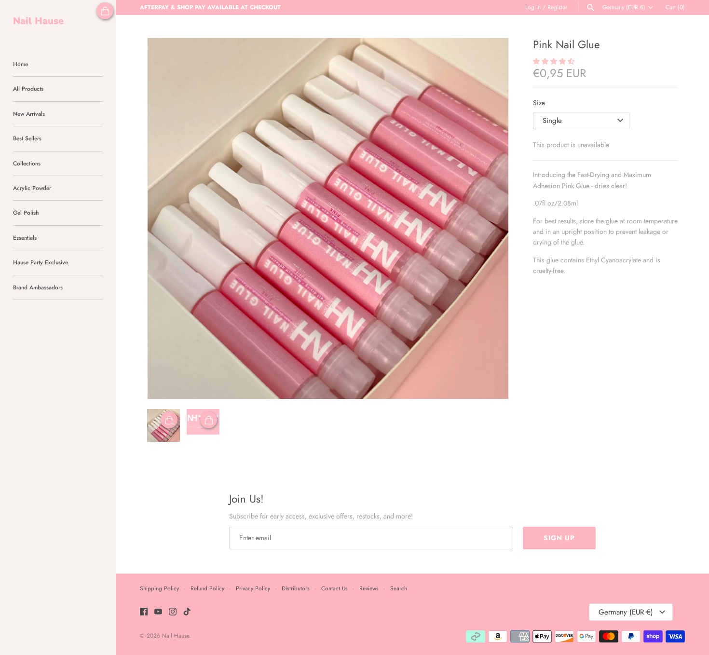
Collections (27, 163)
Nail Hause (175, 635)
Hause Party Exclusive (40, 262)
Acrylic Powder (32, 188)
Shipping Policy (159, 588)
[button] (488, 218)
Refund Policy (207, 588)
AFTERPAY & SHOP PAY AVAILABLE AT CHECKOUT (210, 7)
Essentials (25, 237)
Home (20, 64)
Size (539, 103)
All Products (28, 88)
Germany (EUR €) (623, 7)
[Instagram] (173, 612)
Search (398, 588)
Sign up (559, 538)
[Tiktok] (187, 612)
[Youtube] (158, 612)
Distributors (296, 588)
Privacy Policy (253, 588)
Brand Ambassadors (38, 287)
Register (557, 7)
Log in (533, 7)
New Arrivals (29, 113)
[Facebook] (144, 612)
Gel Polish (26, 212)
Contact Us (334, 588)
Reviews (369, 588)
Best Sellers (27, 138)
